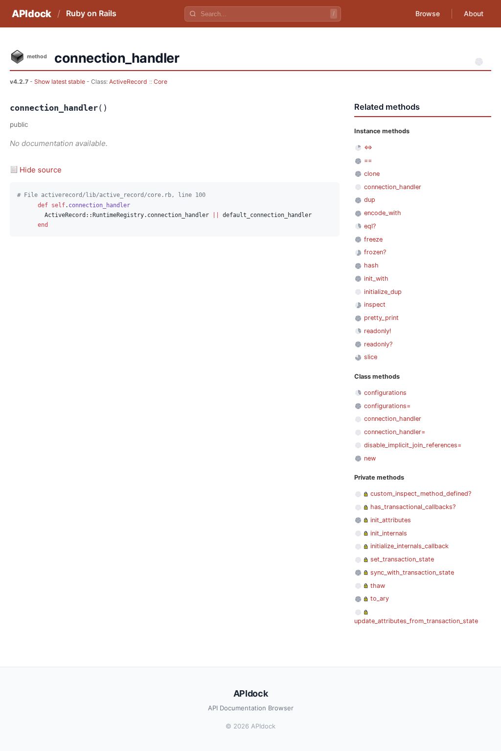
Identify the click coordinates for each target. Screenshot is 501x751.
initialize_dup (383, 291)
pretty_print (381, 317)
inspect (375, 304)
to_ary (379, 598)
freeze (373, 239)
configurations (385, 392)
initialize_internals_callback (409, 546)
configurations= (387, 406)
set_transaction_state (402, 559)
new (370, 458)
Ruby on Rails (91, 13)
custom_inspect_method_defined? (420, 493)
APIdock (31, 14)
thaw (377, 585)
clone (372, 173)
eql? (370, 226)
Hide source (41, 169)
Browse (427, 13)
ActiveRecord (128, 81)
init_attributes (390, 520)
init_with (376, 278)
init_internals (388, 533)
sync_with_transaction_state (412, 572)
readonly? (378, 344)
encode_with (382, 213)
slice (370, 357)
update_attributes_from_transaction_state (416, 621)
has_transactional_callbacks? (412, 506)
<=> (368, 147)
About (473, 13)
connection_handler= (394, 432)
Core (160, 81)
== (368, 160)
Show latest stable (60, 81)
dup (369, 199)
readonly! (377, 331)
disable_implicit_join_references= (412, 445)
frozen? (375, 252)
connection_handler (392, 187)
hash (371, 265)
